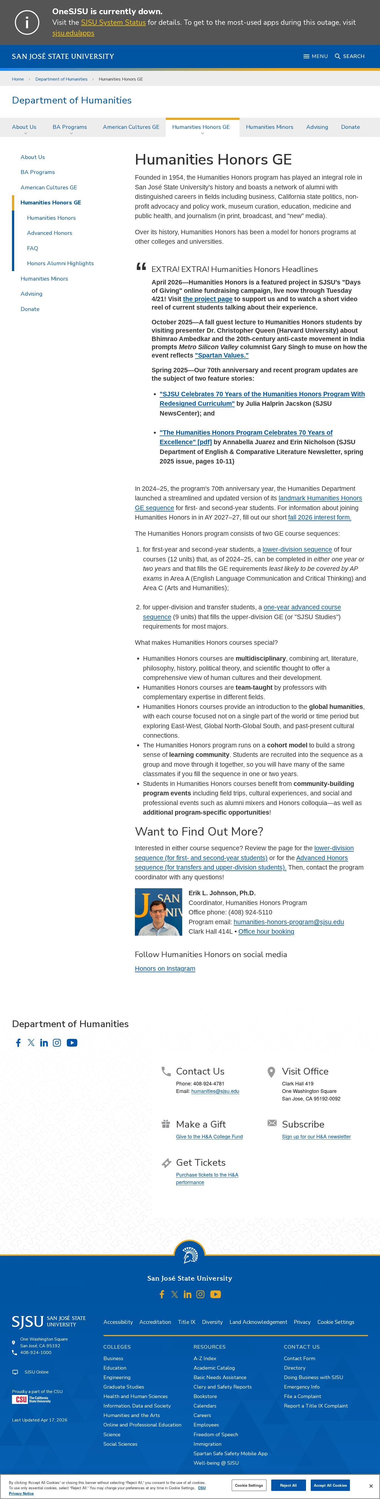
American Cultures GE (131, 127)
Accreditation (155, 1322)
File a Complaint (302, 1396)
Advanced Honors (49, 233)
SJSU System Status (113, 22)
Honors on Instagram (165, 968)
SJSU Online (37, 1372)
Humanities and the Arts (131, 1415)
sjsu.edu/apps (73, 33)
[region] (190, 1486)
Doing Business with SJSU (313, 1377)
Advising (317, 127)
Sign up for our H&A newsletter (316, 1136)
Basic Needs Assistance (220, 1377)
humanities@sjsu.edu (215, 1090)
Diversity (212, 1322)
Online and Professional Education (142, 1424)
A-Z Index (205, 1358)
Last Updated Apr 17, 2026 (40, 1420)
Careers (202, 1415)
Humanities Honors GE (201, 127)
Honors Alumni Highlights (60, 263)
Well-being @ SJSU (216, 1463)
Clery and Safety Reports (223, 1387)
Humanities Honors (51, 218)
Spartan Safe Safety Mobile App (231, 1453)
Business (113, 1358)
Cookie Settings (335, 1322)
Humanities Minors (269, 127)
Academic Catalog (214, 1368)
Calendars (205, 1406)
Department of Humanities (61, 79)
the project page (208, 299)
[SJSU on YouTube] (215, 1294)
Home (18, 79)
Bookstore (205, 1396)
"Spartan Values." (222, 355)
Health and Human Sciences (135, 1396)
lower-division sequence (297, 549)
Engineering (117, 1377)
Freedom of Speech (216, 1434)
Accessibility (118, 1322)
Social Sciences (120, 1444)
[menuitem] (26, 127)
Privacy (302, 1322)
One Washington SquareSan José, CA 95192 (44, 1342)
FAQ (32, 248)
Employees (206, 1424)
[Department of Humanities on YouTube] (72, 1042)
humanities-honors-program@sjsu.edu (289, 922)
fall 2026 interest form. (319, 517)
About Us (24, 127)
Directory (294, 1368)
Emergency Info (302, 1387)
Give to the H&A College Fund (209, 1136)
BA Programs (70, 127)
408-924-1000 (35, 1353)
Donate (350, 127)
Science (111, 1434)
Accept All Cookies (330, 1485)
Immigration (207, 1444)
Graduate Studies (123, 1387)
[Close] (371, 1486)
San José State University (63, 56)
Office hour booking (266, 931)
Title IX (186, 1322)
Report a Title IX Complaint (316, 1406)
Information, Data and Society (137, 1406)
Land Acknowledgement (258, 1322)
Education (114, 1368)
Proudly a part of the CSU (37, 1392)
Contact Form (299, 1358)
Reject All (288, 1485)
